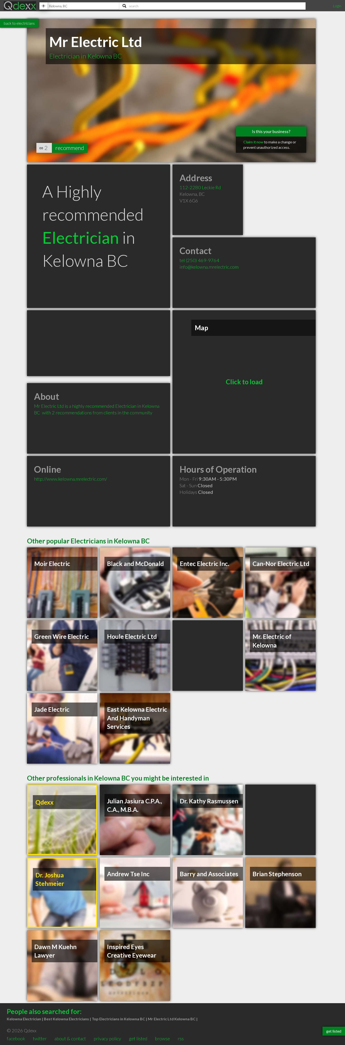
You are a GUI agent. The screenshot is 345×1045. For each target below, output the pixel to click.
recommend (69, 147)
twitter (40, 1038)
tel (199, 260)
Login (337, 6)
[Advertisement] (98, 343)
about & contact (70, 1038)
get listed (138, 1038)
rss (181, 1038)
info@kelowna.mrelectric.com (209, 267)
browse (162, 1038)
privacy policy (107, 1038)
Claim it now (253, 142)
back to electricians (19, 23)
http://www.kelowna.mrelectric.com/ (70, 479)
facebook (16, 1038)
